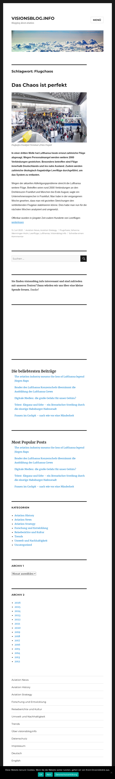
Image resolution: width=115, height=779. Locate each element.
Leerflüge (34, 233)
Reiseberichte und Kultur (29, 532)
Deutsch (17, 753)
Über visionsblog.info (24, 731)
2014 (17, 652)
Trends (19, 536)
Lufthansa (45, 233)
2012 (17, 661)
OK (40, 774)
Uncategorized (23, 544)
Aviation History (24, 515)
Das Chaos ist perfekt (39, 85)
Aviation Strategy (48, 230)
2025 (18, 606)
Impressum (18, 746)
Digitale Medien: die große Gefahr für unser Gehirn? (45, 398)
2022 (18, 619)
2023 (17, 615)
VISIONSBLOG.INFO (33, 18)
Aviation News (32, 230)
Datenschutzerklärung (66, 774)
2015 (17, 648)
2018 (17, 636)
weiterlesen (18, 222)
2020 (18, 627)
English (16, 760)
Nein (49, 774)
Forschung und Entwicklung (31, 528)
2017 (17, 640)
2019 (17, 632)
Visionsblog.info (58, 233)
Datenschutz (19, 738)
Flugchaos (65, 230)
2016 (17, 644)
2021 (17, 623)
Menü (97, 20)
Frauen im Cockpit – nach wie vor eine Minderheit (44, 415)
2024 (18, 611)
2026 (18, 602)
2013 (17, 657)
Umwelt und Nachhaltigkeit (31, 540)
